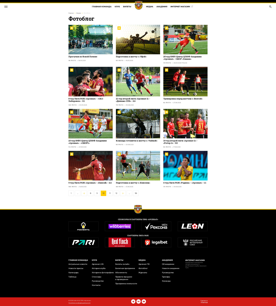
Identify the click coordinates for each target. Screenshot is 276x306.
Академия (161, 7)
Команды (166, 281)
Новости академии (170, 268)
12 (116, 193)
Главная (71, 13)
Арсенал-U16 (98, 264)
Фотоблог (143, 268)
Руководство (98, 281)
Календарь (73, 273)
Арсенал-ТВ (144, 264)
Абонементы (121, 273)
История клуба (98, 268)
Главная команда (101, 7)
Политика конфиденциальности (79, 303)
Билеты (127, 7)
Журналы (143, 273)
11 (110, 193)
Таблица (72, 277)
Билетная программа (125, 268)
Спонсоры (96, 277)
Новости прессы (75, 268)
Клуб (117, 7)
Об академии (168, 264)
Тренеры (166, 277)
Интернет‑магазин (180, 7)
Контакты (96, 285)
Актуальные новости (77, 264)
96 (136, 193)
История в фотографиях (103, 273)
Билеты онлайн (122, 264)
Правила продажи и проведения (123, 278)
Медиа (149, 7)
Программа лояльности (126, 284)
